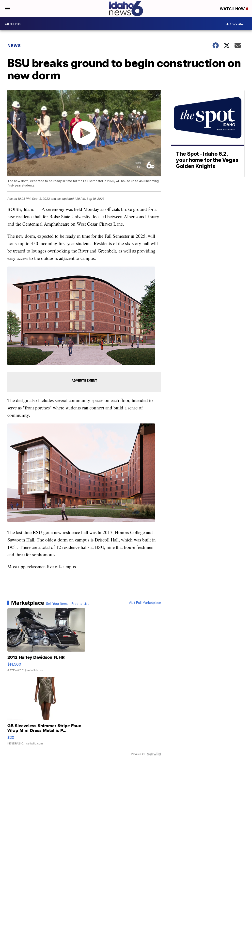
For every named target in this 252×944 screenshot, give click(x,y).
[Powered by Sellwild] (154, 754)
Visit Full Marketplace (145, 603)
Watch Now (233, 8)
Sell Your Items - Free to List (67, 604)
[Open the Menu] (7, 8)
